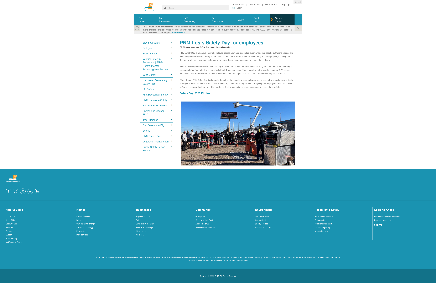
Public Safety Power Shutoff (154, 148)
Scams (146, 130)
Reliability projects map (324, 216)
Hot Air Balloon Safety (155, 105)
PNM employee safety (324, 223)
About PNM (10, 220)
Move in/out (81, 231)
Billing (79, 220)
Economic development (205, 227)
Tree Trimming (150, 119)
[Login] (234, 7)
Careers (9, 231)
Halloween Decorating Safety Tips (155, 81)
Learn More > (178, 32)
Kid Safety (148, 89)
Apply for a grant (202, 223)
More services (82, 234)
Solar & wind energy (84, 227)
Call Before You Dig (153, 125)
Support (9, 234)
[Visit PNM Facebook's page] (9, 190)
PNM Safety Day (152, 136)
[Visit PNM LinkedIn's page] (38, 190)
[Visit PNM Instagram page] (16, 190)
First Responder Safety (155, 94)
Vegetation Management (156, 141)
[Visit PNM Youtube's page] (30, 190)
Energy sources (261, 223)
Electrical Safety (151, 42)
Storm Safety (150, 53)
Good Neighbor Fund (204, 220)
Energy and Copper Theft (153, 112)
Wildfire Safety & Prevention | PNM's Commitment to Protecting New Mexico (155, 64)
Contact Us (10, 216)
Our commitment (262, 216)
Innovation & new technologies (387, 216)
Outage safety (320, 220)
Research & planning (382, 220)
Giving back (200, 216)
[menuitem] (144, 19)
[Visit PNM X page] (23, 190)
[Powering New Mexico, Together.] (149, 6)
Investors (9, 227)
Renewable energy (263, 227)
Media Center (11, 223)
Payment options (83, 216)
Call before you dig (322, 227)
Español (298, 2)
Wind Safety (149, 74)
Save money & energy (85, 223)
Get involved (260, 220)
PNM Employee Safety (155, 100)
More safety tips (321, 231)
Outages (147, 48)
